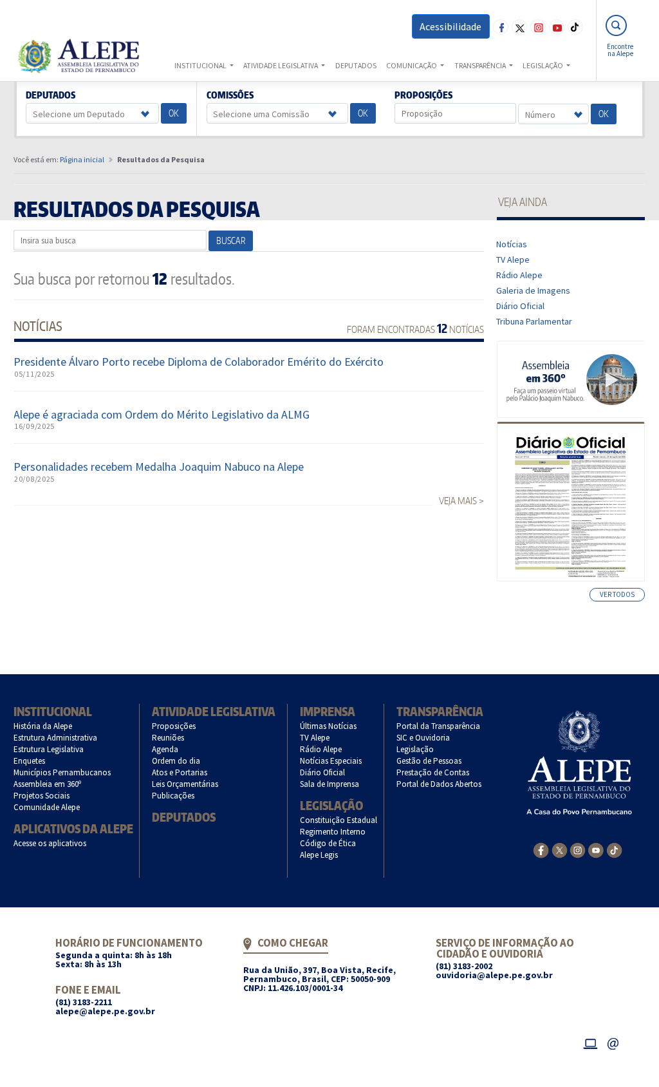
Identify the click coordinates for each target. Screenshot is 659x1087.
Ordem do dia (176, 761)
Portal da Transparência (438, 726)
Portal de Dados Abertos (439, 784)
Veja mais (458, 501)
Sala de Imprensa (330, 784)
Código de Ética (328, 843)
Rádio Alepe (520, 274)
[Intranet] (590, 1042)
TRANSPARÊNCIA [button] (480, 65)
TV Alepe (513, 259)
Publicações (173, 795)
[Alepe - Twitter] (560, 849)
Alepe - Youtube (556, 27)
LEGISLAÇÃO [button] (543, 65)
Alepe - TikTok (575, 27)
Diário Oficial (520, 305)
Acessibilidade (450, 26)
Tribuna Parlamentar (534, 321)
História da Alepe (43, 726)
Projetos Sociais (42, 795)
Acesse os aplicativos (50, 843)
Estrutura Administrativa (55, 737)
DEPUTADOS (355, 65)
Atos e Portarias (180, 772)
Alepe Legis (319, 855)
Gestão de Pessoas (429, 761)
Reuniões (168, 737)
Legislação (331, 805)
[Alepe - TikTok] (614, 849)
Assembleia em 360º (47, 784)
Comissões (230, 95)
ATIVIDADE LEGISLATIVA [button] (281, 65)
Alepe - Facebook (500, 27)
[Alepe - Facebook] (541, 849)
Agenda (165, 749)
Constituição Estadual (339, 820)
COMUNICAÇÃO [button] (412, 65)
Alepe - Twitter (519, 27)
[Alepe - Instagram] (578, 849)
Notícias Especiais (331, 761)
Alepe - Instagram (538, 27)
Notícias (512, 244)
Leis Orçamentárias (185, 784)
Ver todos (617, 594)
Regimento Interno (333, 831)
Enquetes (29, 761)
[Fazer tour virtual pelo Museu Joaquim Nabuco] (571, 378)
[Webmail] (613, 1042)
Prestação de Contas (433, 772)
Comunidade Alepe (47, 807)
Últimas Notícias (329, 726)
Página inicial (82, 159)
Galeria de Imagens (533, 290)
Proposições (423, 95)
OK (174, 113)
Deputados (50, 95)
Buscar (230, 240)
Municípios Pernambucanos (62, 772)
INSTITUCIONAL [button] (201, 65)
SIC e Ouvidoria (423, 737)
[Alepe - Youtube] (596, 849)
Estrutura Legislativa (49, 749)
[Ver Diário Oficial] (570, 501)
